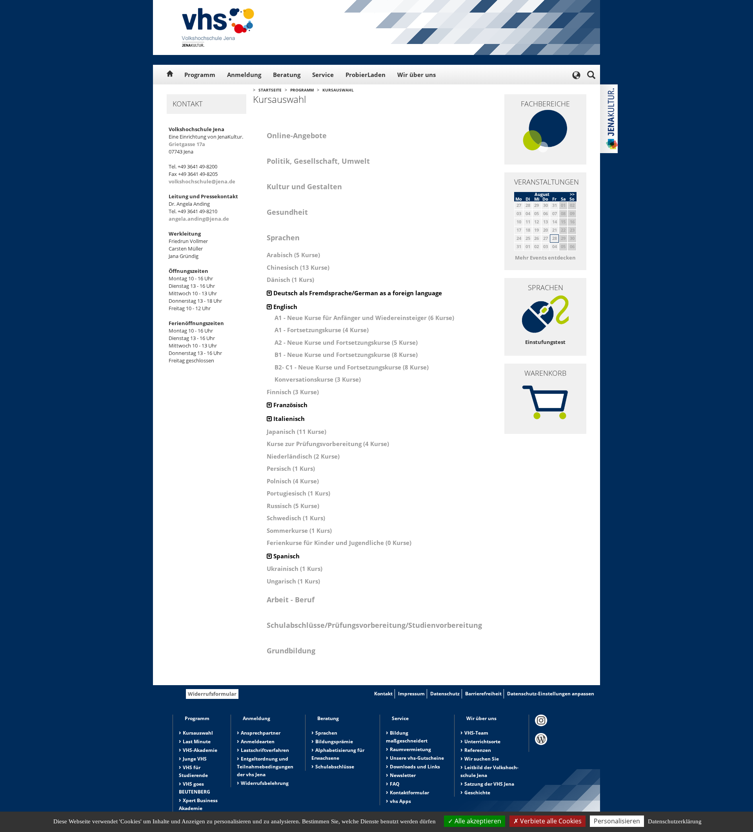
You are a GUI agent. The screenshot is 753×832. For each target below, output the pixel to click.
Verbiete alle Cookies (550, 821)
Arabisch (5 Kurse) (293, 255)
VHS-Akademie (200, 750)
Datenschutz (445, 693)
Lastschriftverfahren (265, 750)
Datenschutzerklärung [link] (675, 821)
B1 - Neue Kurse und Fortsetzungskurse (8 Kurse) (346, 354)
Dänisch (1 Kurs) (290, 279)
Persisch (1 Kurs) (291, 468)
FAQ (395, 784)
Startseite (270, 90)
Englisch (284, 307)
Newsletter (403, 775)
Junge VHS (195, 758)
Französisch (289, 405)
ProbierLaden (366, 75)
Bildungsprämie (334, 741)
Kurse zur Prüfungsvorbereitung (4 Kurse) (328, 444)
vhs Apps (400, 801)
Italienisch (288, 418)
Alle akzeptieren (477, 821)
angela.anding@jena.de (199, 218)
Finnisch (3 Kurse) (293, 392)
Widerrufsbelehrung (265, 783)
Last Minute (197, 741)
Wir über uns (416, 75)
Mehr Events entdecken (545, 257)
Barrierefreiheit (483, 693)
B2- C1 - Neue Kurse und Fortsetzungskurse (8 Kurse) (352, 367)
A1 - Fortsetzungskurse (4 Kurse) (322, 330)
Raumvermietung (410, 749)
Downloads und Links (415, 766)
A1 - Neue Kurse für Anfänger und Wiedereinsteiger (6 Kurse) (364, 318)
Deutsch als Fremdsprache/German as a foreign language (357, 293)
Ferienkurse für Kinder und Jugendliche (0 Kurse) (339, 543)
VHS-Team (476, 733)
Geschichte (477, 792)
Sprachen (326, 733)
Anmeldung (244, 75)
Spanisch (286, 556)
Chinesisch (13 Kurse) (298, 267)
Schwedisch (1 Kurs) (296, 518)
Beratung (286, 75)
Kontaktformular (409, 792)
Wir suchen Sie (481, 758)
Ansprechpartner (260, 733)
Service (323, 75)
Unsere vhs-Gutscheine (417, 758)
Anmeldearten (258, 741)
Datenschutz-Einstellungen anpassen (550, 693)
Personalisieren (617, 821)
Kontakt (383, 693)
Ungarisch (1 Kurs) (293, 581)
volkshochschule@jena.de (202, 181)
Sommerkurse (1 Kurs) (299, 530)
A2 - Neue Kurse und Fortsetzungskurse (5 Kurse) (346, 342)
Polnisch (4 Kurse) (293, 481)
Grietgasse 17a (187, 144)
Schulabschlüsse (334, 766)
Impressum (411, 693)
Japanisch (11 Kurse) (296, 431)
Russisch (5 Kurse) (293, 506)
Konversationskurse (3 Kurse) (318, 379)
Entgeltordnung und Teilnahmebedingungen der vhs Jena (265, 766)
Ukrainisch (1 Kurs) (294, 568)
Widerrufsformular (212, 693)
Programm (199, 75)
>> (572, 194)
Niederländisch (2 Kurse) (303, 456)
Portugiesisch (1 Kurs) (298, 493)
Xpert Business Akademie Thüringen (198, 808)
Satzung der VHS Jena (489, 784)
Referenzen (477, 750)
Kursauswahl (338, 90)
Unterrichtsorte (482, 741)
